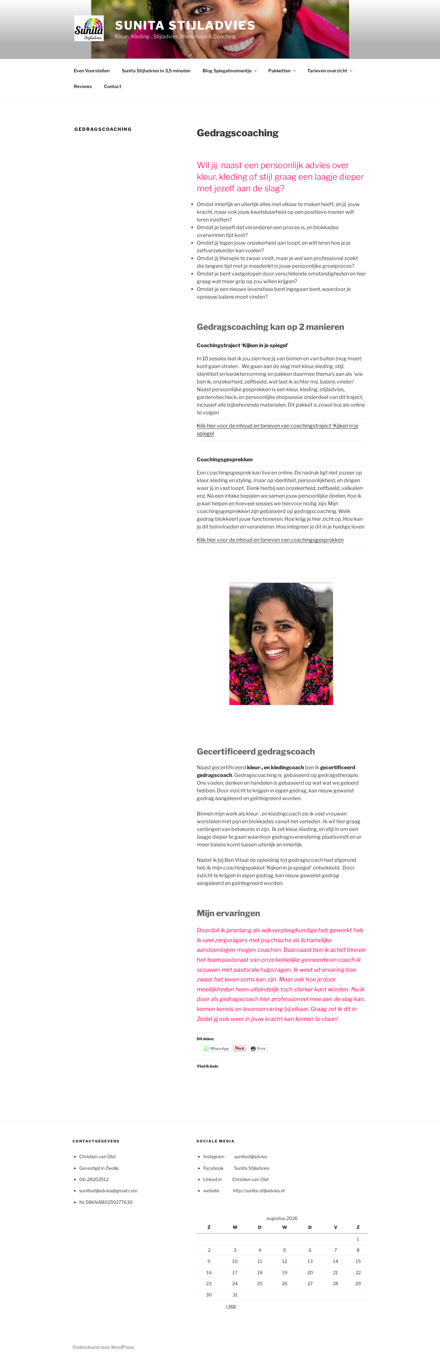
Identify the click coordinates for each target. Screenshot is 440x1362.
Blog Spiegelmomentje (227, 70)
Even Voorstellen (92, 70)
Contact (112, 86)
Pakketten (279, 70)
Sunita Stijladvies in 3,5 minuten (156, 70)
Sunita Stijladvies (185, 25)
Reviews (83, 86)
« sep (230, 1305)
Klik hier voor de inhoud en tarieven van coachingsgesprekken (270, 540)
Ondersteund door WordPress (103, 1347)
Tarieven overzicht (327, 70)
